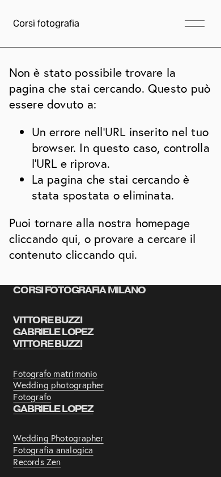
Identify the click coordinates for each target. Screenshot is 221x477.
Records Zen (37, 462)
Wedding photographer (58, 385)
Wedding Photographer (58, 438)
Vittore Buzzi (47, 344)
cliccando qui (43, 238)
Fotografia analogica (53, 450)
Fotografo (32, 397)
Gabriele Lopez (53, 409)
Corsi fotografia (46, 23)
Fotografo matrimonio (55, 373)
